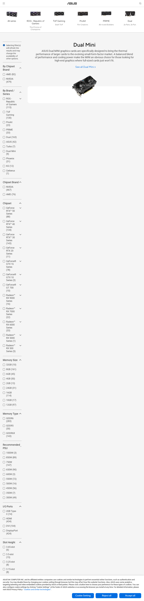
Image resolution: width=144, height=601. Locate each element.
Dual (5, 136)
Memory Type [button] (10, 413)
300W (6, 497)
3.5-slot (6, 553)
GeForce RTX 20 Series (11, 248)
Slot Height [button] (9, 542)
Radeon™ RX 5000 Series (9, 335)
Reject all (106, 595)
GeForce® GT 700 (9, 285)
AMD (5, 73)
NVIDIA (6, 78)
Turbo (6, 145)
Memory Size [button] (10, 360)
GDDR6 (6, 417)
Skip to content (3, 8)
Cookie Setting (83, 595)
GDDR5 (6, 425)
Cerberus (7, 170)
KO (4, 165)
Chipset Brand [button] (11, 182)
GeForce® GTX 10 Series (10, 274)
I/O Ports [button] (8, 506)
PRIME (6, 129)
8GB (5, 368)
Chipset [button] (7, 203)
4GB (5, 378)
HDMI (5, 518)
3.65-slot (7, 546)
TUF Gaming (9, 111)
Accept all (130, 595)
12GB (5, 404)
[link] (72, 3)
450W (6, 487)
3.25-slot (7, 561)
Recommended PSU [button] (11, 446)
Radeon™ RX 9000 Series (9, 295)
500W (6, 483)
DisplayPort (8, 530)
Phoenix (7, 157)
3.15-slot (7, 568)
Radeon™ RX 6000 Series (9, 322)
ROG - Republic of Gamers (10, 99)
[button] (4, 3)
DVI (4, 525)
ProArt (6, 121)
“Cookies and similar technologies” (37, 589)
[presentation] (4, 45)
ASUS (5, 141)
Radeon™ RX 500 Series (9, 345)
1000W (6, 452)
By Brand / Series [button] (8, 92)
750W (6, 461)
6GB (5, 373)
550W (6, 478)
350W (6, 492)
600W (6, 473)
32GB (5, 364)
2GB (5, 382)
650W (6, 469)
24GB (5, 387)
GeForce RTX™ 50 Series (10, 208)
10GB (5, 399)
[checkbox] (11, 103)
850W (6, 456)
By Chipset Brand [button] (9, 68)
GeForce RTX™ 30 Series (10, 234)
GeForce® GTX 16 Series (10, 261)
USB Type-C (8, 510)
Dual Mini (7, 150)
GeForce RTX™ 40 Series (10, 221)
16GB (5, 392)
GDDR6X (7, 432)
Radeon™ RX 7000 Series (9, 308)
